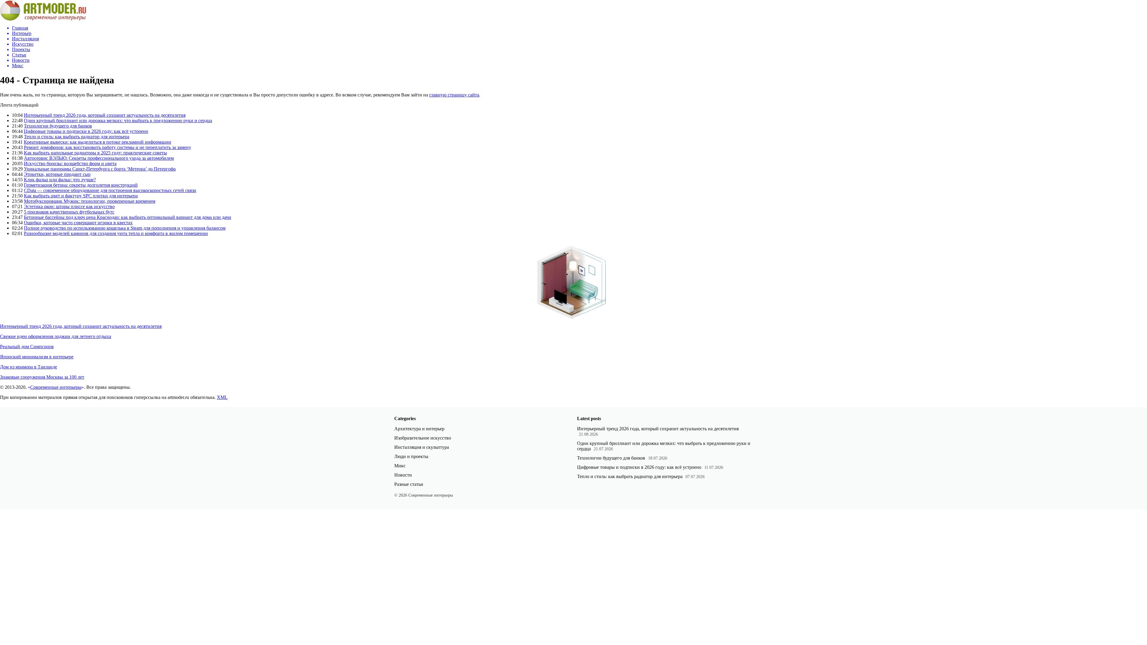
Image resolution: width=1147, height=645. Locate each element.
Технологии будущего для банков (58, 125)
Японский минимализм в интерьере (36, 356)
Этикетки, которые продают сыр (57, 174)
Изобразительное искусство (422, 437)
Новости (403, 474)
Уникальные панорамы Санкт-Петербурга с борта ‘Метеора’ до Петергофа (100, 168)
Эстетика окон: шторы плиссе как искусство (69, 206)
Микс (400, 465)
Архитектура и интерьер (419, 428)
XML (222, 397)
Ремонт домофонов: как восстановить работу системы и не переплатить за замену (107, 147)
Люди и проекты (411, 456)
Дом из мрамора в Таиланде (28, 366)
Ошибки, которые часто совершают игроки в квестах (78, 222)
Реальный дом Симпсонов (27, 346)
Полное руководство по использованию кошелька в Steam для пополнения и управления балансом (125, 228)
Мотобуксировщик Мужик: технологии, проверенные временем (89, 201)
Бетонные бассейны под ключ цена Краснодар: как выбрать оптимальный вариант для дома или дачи (127, 217)
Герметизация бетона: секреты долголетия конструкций (81, 185)
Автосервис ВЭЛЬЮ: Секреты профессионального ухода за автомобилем (99, 158)
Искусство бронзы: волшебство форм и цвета (70, 163)
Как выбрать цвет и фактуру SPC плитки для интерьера (81, 195)
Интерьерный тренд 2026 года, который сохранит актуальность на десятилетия (104, 115)
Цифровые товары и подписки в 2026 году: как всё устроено (86, 131)
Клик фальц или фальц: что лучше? (60, 179)
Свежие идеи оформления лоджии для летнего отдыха (55, 336)
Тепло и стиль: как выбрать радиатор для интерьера (76, 136)
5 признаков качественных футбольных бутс (69, 211)
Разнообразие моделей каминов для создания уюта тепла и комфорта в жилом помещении (116, 233)
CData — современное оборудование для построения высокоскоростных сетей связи (110, 190)
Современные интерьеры (56, 387)
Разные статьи (408, 484)
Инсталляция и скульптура (421, 447)
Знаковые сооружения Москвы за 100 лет (42, 377)
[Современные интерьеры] (43, 19)
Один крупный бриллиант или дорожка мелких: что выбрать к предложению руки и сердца (118, 120)
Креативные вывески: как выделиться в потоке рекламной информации (97, 142)
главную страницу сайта (454, 94)
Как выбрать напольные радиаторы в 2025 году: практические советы (95, 152)
